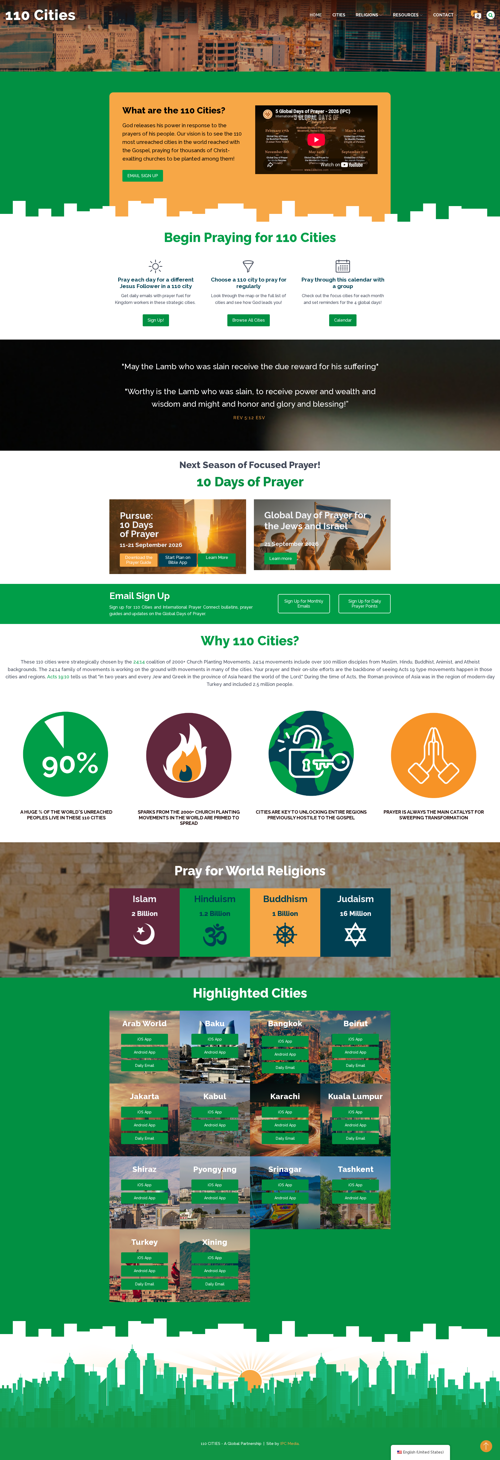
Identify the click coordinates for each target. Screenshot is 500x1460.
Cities (338, 14)
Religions (367, 14)
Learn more (280, 558)
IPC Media (289, 1443)
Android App (144, 1052)
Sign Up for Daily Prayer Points (364, 604)
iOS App (145, 1039)
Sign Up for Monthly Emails (303, 604)
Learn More (217, 557)
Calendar (343, 320)
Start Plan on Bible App (177, 560)
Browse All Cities (248, 320)
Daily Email (144, 1065)
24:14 (139, 662)
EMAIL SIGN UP (142, 175)
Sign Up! (156, 320)
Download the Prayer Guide (139, 560)
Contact (443, 14)
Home (316, 14)
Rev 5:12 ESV (249, 417)
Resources (405, 14)
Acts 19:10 (58, 676)
